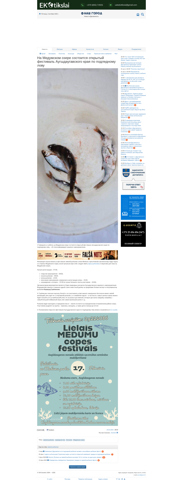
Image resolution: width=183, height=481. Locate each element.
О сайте (49, 479)
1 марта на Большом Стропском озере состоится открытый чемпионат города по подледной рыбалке (77, 454)
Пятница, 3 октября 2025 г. (50, 14)
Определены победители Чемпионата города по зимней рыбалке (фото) (73, 460)
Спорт (89, 53)
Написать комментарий (77, 467)
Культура (71, 53)
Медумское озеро (78, 440)
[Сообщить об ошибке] (117, 433)
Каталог (105, 49)
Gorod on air (90, 49)
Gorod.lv (113, 433)
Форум (120, 49)
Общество (80, 53)
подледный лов (60, 440)
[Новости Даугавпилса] (91, 13)
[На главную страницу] (40, 14)
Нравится (40, 430)
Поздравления (136, 49)
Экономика (52, 53)
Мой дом (60, 49)
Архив (43, 53)
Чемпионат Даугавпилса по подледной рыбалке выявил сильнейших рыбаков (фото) (73, 451)
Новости (44, 49)
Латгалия (69, 440)
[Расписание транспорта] (138, 15)
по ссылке (113, 310)
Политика (62, 53)
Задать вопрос (103, 479)
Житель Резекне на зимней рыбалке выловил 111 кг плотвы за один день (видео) (75, 457)
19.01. (110, 430)
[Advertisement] (91, 33)
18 (104, 457)
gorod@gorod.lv (141, 475)
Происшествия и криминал (103, 53)
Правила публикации (85, 479)
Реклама (67, 479)
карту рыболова (94, 264)
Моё (116, 53)
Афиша (74, 49)
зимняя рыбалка (48, 440)
